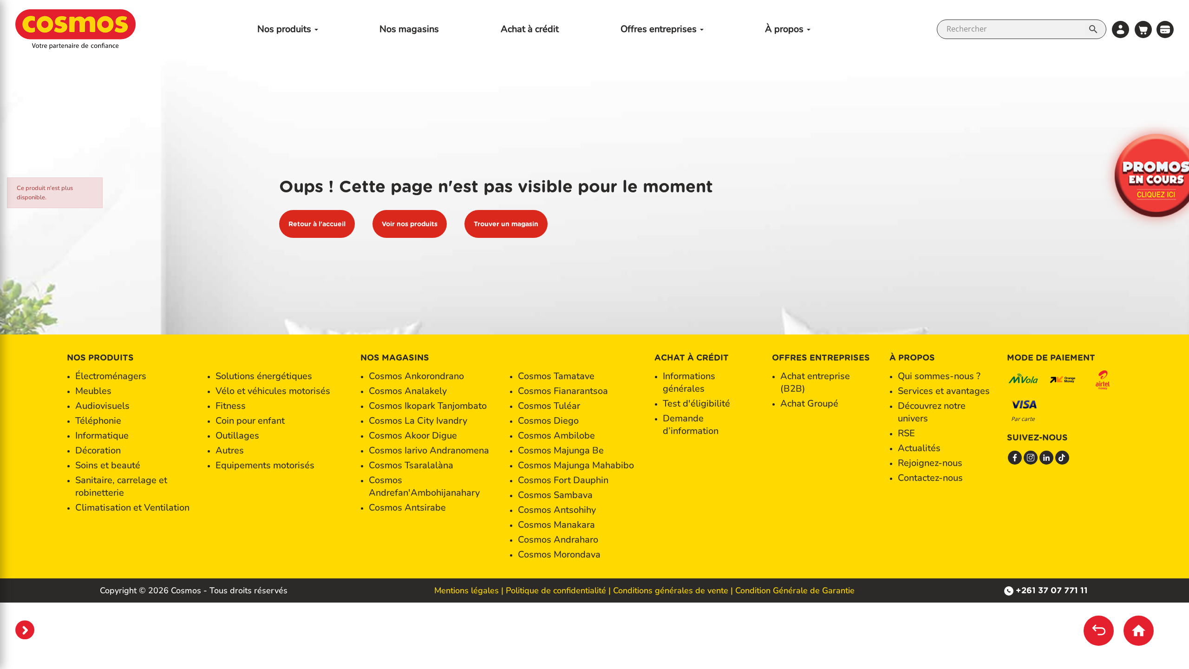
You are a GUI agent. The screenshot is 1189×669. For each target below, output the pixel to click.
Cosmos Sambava (555, 495)
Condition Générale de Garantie (795, 590)
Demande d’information (691, 424)
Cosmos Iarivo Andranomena (429, 450)
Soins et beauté (107, 465)
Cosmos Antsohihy (557, 510)
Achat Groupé (809, 403)
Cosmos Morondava (559, 554)
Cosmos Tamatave (556, 376)
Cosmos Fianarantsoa (563, 391)
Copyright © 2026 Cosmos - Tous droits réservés (193, 590)
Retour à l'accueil (317, 224)
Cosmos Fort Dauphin (563, 480)
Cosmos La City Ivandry (418, 420)
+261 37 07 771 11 (1052, 590)
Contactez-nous (930, 478)
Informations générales (689, 382)
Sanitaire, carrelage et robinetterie (121, 486)
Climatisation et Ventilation (132, 507)
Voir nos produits (410, 224)
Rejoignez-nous (930, 463)
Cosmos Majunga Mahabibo (576, 465)
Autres (230, 450)
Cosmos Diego (548, 420)
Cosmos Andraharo (558, 539)
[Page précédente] (1099, 631)
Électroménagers (110, 376)
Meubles (93, 391)
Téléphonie (98, 420)
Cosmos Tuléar (549, 406)
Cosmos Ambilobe (556, 435)
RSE (906, 433)
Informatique (102, 435)
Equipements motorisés (265, 465)
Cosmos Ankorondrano (416, 376)
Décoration (98, 450)
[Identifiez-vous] (1120, 29)
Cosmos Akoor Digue (413, 435)
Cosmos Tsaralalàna (411, 465)
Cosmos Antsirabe (407, 507)
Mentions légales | (468, 590)
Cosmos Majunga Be (561, 450)
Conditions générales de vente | (673, 590)
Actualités (919, 448)
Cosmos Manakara (556, 524)
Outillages (237, 435)
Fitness (231, 406)
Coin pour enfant (250, 420)
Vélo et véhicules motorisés (273, 391)
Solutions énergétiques (264, 376)
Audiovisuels (102, 406)
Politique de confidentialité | (558, 590)
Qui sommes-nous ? (939, 376)
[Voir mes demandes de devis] (1165, 28)
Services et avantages (944, 391)
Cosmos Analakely (408, 391)
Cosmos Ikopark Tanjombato (428, 406)
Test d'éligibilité (696, 403)
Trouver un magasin (506, 224)
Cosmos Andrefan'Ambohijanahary (424, 486)
